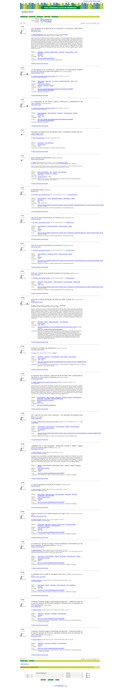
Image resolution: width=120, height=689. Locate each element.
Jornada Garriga (41, 176)
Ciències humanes (63, 226)
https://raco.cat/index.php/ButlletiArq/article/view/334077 (51, 648)
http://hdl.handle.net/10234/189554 (46, 90)
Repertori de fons (70, 222)
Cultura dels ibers (68, 113)
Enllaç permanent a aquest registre (40, 63)
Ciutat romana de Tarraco (44, 468)
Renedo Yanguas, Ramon (37, 302)
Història (54, 353)
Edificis (62, 465)
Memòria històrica (77, 397)
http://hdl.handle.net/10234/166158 (46, 120)
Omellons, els (48, 173)
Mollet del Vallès (41, 323)
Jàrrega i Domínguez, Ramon (37, 72)
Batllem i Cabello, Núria (36, 418)
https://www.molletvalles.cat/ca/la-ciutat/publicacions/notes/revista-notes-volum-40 (57, 327)
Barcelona (40, 54)
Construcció (47, 356)
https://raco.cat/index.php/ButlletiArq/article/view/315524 (51, 562)
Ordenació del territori (65, 81)
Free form (97, 667)
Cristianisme (47, 525)
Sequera (55, 172)
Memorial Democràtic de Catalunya (45, 400)
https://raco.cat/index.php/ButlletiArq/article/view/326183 (51, 590)
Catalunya (39, 401)
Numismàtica (63, 556)
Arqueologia (60, 113)
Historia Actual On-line (38, 34)
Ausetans (75, 113)
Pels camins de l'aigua (62, 162)
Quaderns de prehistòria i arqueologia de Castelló (44, 76)
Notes (34, 305)
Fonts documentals (42, 113)
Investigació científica (52, 226)
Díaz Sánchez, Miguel (36, 31)
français (95, 1)
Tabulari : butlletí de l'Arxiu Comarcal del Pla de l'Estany (46, 421)
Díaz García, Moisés (35, 486)
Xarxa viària (48, 81)
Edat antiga (47, 613)
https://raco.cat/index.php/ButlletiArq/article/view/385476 (51, 473)
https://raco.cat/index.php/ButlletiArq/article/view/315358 (51, 532)
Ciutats (72, 81)
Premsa (73, 198)
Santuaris (67, 465)
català (98, 1)
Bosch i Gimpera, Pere (36, 606)
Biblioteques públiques (57, 198)
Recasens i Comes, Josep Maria (38, 576)
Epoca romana (41, 81)
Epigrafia (40, 465)
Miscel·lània (62, 305)
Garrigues (55, 173)
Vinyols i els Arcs (42, 144)
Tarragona (40, 469)
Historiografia (41, 114)
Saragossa (45, 85)
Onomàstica (40, 525)
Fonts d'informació (52, 113)
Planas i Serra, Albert (35, 274)
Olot (39, 201)
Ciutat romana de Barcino (44, 84)
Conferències (41, 613)
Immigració (46, 52)
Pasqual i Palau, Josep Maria (37, 159)
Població (46, 322)
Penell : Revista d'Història (38, 138)
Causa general (76, 281)
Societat (54, 524)
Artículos (66, 34)
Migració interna (54, 52)
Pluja (51, 172)
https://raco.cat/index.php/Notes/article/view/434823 (50, 329)
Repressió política (69, 52)
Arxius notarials (64, 356)
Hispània (51, 85)
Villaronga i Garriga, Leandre (37, 546)
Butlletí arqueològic (37, 452)
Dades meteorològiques (43, 172)
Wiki (66, 686)
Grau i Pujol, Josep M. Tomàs (37, 349)
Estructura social (61, 524)
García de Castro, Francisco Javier (38, 516)
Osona (39, 116)
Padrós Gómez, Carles (36, 104)
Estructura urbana (50, 495)
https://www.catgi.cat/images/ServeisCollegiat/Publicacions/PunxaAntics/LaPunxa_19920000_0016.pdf (62, 361)
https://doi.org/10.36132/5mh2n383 (46, 58)
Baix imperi (48, 524)
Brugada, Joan (34, 191)
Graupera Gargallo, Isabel (37, 378)
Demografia (40, 322)
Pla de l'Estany (41, 429)
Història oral (58, 397)
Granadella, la (41, 173)
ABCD (61, 686)
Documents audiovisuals (57, 398)
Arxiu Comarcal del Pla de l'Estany (46, 428)
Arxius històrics (72, 356)
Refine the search (47, 20)
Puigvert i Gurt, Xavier (36, 219)
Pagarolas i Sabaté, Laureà (37, 134)
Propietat (67, 426)
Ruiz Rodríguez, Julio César (37, 449)
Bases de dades (50, 397)
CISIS (59, 686)
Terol (43, 116)
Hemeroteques (66, 198)
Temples (72, 465)
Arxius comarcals (50, 426)
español (90, 1)
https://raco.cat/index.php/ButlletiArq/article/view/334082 (51, 618)
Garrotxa (40, 229)
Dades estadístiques (54, 322)
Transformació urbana (71, 524)
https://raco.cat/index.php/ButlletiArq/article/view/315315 (51, 502)
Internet (49, 198)
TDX (39, 227)
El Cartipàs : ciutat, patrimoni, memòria (41, 194)
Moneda (57, 556)
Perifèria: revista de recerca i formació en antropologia (45, 382)
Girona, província (42, 358)
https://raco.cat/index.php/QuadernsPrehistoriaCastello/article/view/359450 (55, 89)
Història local (40, 398)
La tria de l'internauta (72, 194)
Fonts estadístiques (71, 585)
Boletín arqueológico (37, 580)
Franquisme (40, 52)
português (86, 1)
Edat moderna (41, 585)
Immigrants (61, 52)
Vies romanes (55, 81)
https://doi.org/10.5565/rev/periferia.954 (46, 405)
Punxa (34, 353)
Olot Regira (40, 200)
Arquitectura (40, 356)
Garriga (34, 162)
